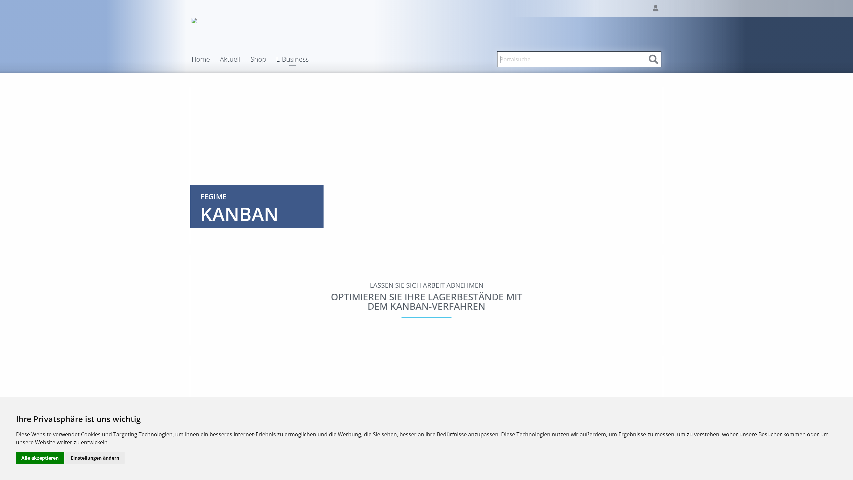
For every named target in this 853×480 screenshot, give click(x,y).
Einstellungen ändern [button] (95, 458)
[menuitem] (206, 59)
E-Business (292, 60)
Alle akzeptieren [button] (40, 458)
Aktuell (230, 59)
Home (201, 59)
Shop (258, 59)
